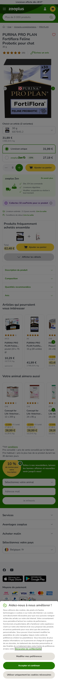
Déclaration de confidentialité (28, 649)
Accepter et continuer (29, 665)
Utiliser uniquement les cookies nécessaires (29, 674)
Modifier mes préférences (29, 656)
